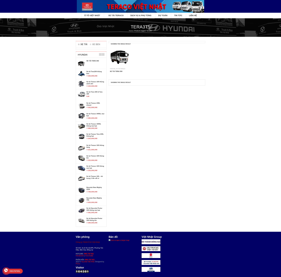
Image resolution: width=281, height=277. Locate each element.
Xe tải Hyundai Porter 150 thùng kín (94, 219)
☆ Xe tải (82, 44)
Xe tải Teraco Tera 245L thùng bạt (95, 135)
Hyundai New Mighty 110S (94, 188)
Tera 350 (112, 68)
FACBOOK (80, 256)
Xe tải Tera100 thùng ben (94, 72)
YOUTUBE (89, 256)
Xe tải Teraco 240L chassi (93, 104)
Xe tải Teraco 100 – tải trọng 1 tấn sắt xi (94, 177)
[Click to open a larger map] (119, 240)
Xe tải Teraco (120, 68)
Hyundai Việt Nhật (87, 262)
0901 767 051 (89, 254)
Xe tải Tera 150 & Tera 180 (94, 93)
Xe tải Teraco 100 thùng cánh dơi (95, 83)
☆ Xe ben (95, 44)
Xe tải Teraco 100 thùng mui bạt (95, 167)
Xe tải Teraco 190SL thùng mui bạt (93, 125)
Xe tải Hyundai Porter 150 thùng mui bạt (94, 209)
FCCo (78, 264)
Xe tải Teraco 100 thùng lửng (95, 146)
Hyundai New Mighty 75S (94, 199)
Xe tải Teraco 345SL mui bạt (95, 115)
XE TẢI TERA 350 (92, 61)
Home (131, 31)
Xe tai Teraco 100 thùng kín (95, 157)
